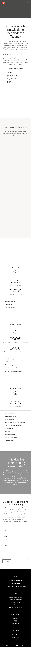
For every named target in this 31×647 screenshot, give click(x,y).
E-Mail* (4, 536)
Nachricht (5, 549)
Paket (4, 543)
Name (4, 530)
